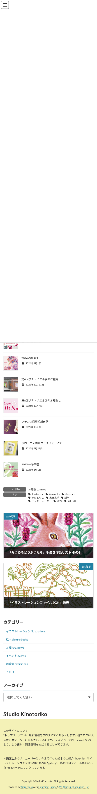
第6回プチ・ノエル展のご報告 (39, 379)
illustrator (70, 494)
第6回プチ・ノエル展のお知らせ (41, 400)
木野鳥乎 (54, 497)
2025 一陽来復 (30, 464)
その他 (10, 672)
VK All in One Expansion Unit (74, 787)
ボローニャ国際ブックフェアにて (41, 443)
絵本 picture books (17, 639)
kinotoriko (54, 494)
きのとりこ (38, 497)
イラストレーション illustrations (26, 631)
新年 (67, 497)
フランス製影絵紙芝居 (34, 421)
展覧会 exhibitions (17, 664)
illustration (38, 494)
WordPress (27, 787)
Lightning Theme (47, 787)
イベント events (16, 655)
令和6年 (71, 501)
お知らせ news (37, 489)
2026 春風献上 (30, 358)
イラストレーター (41, 501)
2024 (59, 501)
